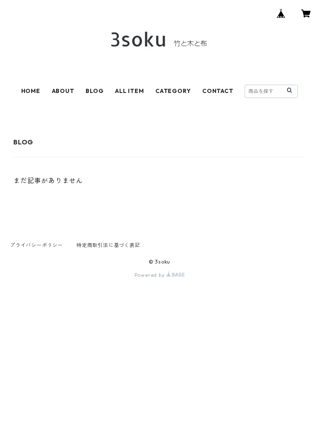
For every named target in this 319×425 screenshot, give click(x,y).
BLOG (94, 91)
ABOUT (63, 91)
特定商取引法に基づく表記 (108, 245)
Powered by (151, 275)
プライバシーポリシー (36, 245)
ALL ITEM (129, 91)
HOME (30, 91)
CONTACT (217, 91)
